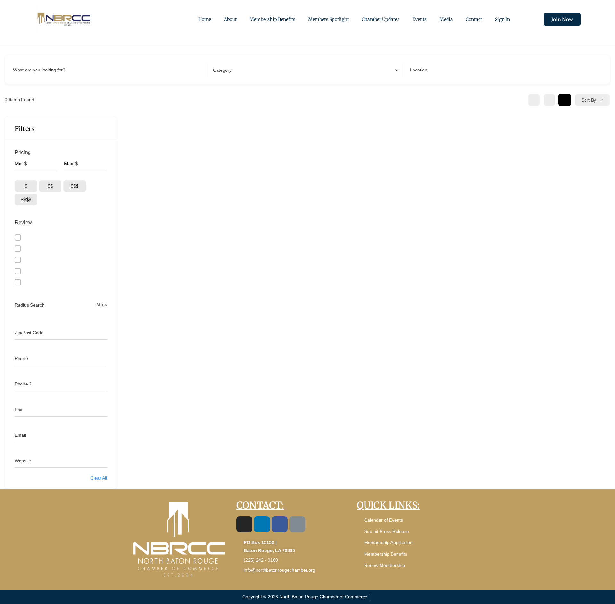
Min (18, 163)
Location (418, 69)
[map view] (564, 100)
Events (419, 19)
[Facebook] (280, 524)
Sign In (502, 19)
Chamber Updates (380, 19)
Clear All (98, 478)
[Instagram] (244, 524)
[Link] (297, 524)
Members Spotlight (328, 19)
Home (204, 19)
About (230, 19)
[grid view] (534, 100)
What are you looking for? (39, 69)
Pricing (23, 152)
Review (23, 222)
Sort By (588, 100)
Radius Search (30, 305)
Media (446, 19)
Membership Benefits (272, 19)
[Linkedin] (262, 524)
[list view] (549, 100)
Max (68, 163)
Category (221, 69)
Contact (474, 19)
